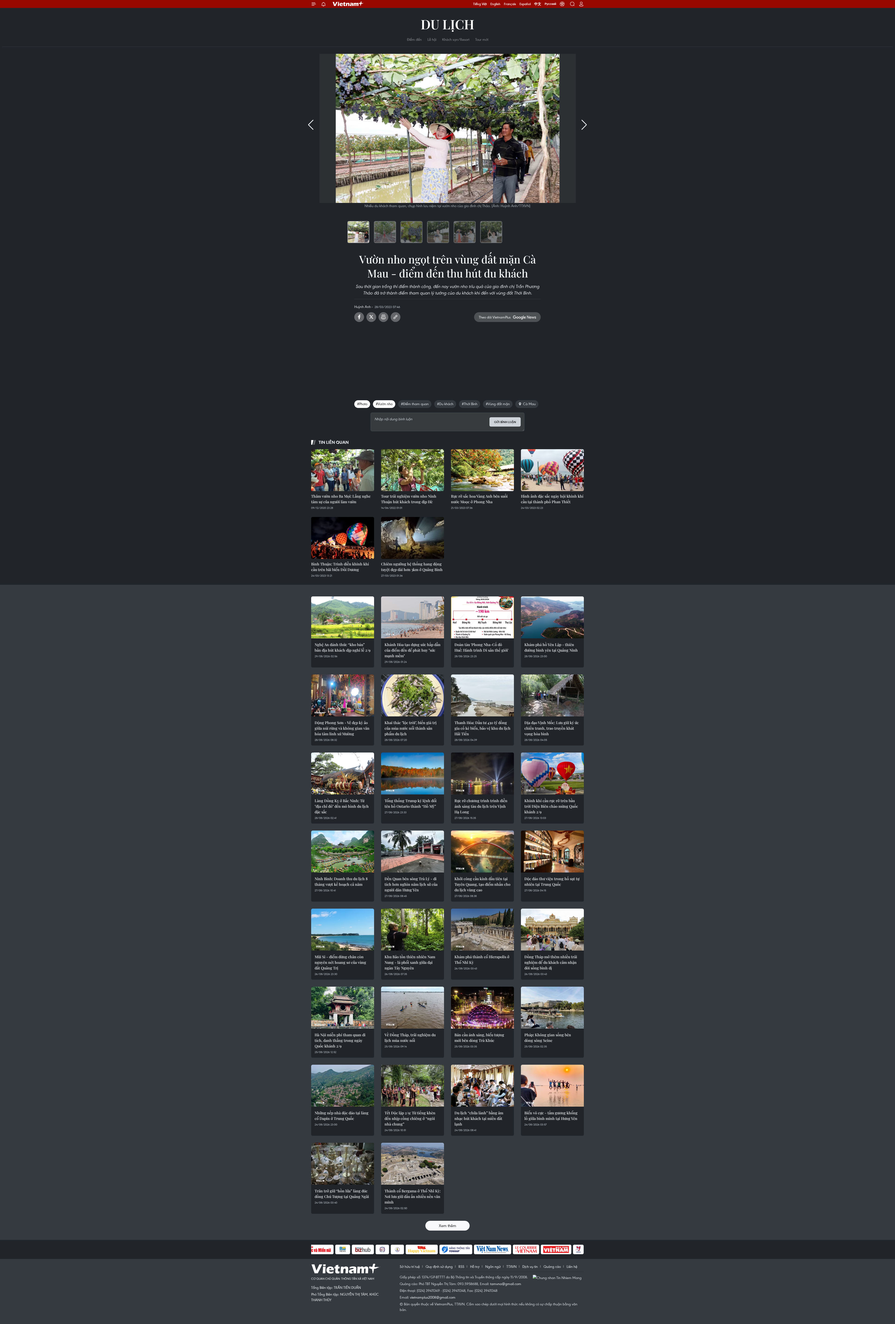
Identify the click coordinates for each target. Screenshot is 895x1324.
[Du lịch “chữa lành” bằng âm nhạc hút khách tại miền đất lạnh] (482, 1086)
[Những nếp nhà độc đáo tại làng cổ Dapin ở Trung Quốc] (342, 1086)
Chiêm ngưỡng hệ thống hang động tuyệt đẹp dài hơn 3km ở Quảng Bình (412, 566)
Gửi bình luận (505, 422)
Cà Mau (529, 403)
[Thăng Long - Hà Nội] (562, 4)
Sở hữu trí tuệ (410, 1266)
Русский (550, 4)
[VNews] (578, 1249)
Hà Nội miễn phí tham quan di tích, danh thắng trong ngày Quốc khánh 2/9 (340, 1040)
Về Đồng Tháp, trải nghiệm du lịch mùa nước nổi (410, 1037)
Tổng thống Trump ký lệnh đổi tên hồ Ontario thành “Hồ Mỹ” (411, 803)
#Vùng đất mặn (498, 403)
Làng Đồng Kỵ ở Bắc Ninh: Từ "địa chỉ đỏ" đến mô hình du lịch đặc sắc (342, 806)
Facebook (359, 317)
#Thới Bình (469, 403)
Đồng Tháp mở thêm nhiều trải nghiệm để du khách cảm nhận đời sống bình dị (550, 962)
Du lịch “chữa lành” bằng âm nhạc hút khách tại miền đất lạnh (478, 1118)
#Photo (362, 403)
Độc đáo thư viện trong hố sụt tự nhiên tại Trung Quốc (551, 881)
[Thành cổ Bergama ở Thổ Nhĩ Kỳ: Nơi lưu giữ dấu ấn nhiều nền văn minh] (412, 1164)
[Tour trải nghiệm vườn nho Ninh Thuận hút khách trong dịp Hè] (412, 470)
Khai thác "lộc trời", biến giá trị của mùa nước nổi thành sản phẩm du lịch (411, 728)
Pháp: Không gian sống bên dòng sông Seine (547, 1037)
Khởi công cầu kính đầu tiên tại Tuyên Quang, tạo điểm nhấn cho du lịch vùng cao (482, 884)
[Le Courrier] (526, 1249)
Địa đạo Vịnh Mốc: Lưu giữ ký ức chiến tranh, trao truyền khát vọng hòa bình (551, 728)
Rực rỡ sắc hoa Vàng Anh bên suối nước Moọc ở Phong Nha (479, 499)
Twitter (371, 317)
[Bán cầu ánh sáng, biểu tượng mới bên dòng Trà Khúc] (482, 1008)
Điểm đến (414, 39)
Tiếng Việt (480, 4)
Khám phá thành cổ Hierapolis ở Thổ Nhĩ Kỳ (481, 959)
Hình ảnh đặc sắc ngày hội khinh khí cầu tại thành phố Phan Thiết (552, 499)
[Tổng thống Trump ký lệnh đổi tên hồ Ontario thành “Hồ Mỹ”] (412, 773)
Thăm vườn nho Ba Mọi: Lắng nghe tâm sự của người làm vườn (341, 499)
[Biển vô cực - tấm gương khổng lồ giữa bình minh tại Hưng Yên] (552, 1086)
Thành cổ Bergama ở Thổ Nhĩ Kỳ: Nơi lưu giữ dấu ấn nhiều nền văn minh (413, 1196)
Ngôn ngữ (493, 1266)
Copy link (395, 317)
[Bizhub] (363, 1249)
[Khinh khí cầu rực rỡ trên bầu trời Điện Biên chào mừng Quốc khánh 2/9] (552, 773)
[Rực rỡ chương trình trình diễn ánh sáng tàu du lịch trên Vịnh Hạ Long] (482, 773)
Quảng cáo (552, 1266)
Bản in (383, 317)
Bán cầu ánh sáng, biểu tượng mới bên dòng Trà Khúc (479, 1037)
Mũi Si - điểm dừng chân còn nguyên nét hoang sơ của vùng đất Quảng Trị (340, 962)
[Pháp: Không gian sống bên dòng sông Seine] (552, 1008)
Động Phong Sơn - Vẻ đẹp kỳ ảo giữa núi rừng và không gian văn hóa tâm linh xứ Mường (342, 728)
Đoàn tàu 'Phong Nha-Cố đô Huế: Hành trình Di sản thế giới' (481, 647)
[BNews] (342, 1249)
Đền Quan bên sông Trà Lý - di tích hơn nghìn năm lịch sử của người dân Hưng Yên (411, 884)
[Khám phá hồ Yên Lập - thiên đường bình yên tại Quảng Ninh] (552, 617)
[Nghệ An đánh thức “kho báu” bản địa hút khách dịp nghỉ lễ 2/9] (342, 617)
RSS (461, 1266)
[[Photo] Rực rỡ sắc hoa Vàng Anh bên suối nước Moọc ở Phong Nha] (482, 470)
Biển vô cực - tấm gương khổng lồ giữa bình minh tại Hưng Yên (551, 1115)
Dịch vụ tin (530, 1266)
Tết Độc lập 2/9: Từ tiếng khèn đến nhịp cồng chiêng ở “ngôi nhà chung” (410, 1118)
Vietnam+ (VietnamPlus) (348, 3)
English (495, 4)
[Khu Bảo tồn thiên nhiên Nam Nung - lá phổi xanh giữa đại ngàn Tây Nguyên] (412, 930)
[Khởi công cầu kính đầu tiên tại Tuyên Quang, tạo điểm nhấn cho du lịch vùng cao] (482, 851)
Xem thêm (447, 1225)
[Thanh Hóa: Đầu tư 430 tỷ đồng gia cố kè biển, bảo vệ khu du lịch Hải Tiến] (482, 695)
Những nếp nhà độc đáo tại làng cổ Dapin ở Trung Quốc (341, 1115)
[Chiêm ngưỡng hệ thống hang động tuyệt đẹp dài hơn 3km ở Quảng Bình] (412, 538)
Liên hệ (572, 1266)
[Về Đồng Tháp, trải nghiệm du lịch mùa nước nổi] (412, 1008)
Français (510, 4)
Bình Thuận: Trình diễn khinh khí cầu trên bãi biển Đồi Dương (340, 566)
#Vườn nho (384, 403)
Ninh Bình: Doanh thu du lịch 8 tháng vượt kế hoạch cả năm (341, 881)
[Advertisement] (447, 359)
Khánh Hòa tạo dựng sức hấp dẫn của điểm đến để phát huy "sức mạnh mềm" (413, 650)
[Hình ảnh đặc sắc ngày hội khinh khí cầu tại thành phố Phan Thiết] (552, 470)
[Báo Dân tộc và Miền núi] (317, 1249)
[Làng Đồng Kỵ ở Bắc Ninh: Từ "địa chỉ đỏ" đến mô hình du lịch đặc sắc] (342, 773)
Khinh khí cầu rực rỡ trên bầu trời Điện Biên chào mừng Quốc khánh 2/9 (551, 806)
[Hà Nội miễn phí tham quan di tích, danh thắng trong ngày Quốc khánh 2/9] (342, 1008)
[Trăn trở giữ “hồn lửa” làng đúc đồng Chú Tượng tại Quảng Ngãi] (342, 1164)
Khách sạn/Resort (455, 39)
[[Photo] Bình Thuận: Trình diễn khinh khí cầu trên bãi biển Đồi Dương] (342, 538)
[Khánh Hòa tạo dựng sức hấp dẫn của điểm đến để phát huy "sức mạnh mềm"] (412, 617)
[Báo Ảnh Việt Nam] (556, 1249)
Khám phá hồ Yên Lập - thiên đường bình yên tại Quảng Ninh (551, 647)
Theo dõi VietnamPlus (495, 317)
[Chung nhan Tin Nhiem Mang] (558, 1277)
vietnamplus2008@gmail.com (432, 1297)
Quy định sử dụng (439, 1266)
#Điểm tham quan (415, 403)
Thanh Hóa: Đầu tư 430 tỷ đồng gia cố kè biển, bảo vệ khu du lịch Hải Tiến (482, 728)
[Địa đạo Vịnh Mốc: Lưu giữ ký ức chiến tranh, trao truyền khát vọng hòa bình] (552, 695)
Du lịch (447, 24)
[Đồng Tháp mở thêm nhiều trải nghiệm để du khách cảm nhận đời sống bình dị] (552, 930)
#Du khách (445, 403)
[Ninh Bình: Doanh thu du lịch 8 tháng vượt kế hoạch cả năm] (342, 851)
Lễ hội (431, 39)
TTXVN (511, 1266)
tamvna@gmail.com (505, 1283)
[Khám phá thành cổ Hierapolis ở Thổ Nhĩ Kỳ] (482, 930)
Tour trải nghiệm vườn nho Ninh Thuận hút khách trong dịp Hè (408, 499)
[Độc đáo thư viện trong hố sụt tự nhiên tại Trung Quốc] (552, 851)
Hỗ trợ (474, 1266)
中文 (537, 4)
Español (525, 4)
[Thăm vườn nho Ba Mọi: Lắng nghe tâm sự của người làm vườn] (342, 470)
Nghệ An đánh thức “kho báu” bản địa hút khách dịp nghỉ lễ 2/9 (342, 647)
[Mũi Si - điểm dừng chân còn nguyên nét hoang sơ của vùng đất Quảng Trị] (342, 930)
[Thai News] (397, 1249)
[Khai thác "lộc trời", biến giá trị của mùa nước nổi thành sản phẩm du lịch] (412, 695)
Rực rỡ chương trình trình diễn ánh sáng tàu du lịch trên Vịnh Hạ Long (480, 806)
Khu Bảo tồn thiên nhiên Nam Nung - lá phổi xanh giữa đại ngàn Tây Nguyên (410, 962)
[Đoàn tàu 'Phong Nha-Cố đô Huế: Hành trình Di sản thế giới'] (482, 617)
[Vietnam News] (492, 1249)
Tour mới (481, 39)
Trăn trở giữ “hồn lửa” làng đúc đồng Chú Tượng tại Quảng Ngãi (342, 1193)
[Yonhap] (455, 1249)
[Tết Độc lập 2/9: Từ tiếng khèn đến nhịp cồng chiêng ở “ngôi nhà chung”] (412, 1086)
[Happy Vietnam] (422, 1249)
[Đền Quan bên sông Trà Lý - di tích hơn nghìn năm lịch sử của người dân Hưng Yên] (412, 851)
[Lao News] (382, 1249)
